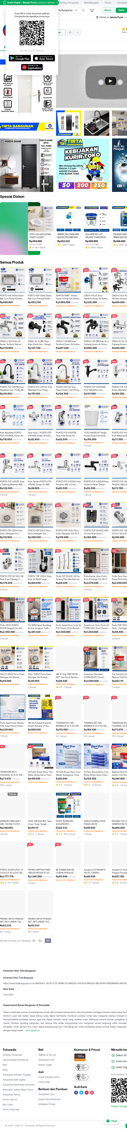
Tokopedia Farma (11, 1094)
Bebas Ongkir (45, 1064)
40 (40, 940)
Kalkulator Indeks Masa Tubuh (18, 1089)
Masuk (108, 10)
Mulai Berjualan (91, 2)
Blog (5, 1069)
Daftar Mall (44, 1082)
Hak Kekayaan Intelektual (15, 1059)
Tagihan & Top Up (47, 1055)
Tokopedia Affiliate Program (17, 1074)
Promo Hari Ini (10, 1099)
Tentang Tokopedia (69, 2)
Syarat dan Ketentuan (49, 1099)
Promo (108, 2)
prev (2, 165)
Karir (5, 1064)
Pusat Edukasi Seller (49, 1077)
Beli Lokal (8, 1104)
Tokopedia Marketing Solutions (18, 1084)
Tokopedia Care (46, 1094)
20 (33, 940)
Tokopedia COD (46, 1059)
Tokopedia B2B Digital (14, 1079)
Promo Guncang (11, 1109)
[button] (111, 17)
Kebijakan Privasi (46, 1104)
